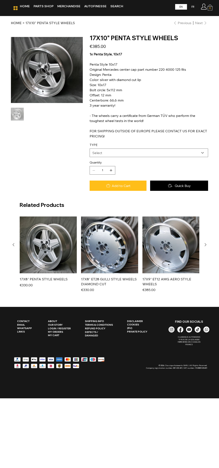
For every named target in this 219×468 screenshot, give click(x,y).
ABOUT (52, 321)
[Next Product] (205, 244)
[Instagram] (172, 330)
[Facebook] (180, 330)
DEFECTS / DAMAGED (91, 334)
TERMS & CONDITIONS (99, 324)
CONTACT (23, 321)
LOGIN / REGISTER (59, 328)
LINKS (21, 331)
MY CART (53, 335)
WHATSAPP (24, 328)
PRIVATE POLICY (137, 331)
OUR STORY (55, 324)
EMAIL (21, 324)
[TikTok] (198, 330)
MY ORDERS (55, 331)
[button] (210, 7)
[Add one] (111, 170)
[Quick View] (48, 245)
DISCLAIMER (135, 321)
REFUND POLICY (95, 328)
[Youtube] (189, 330)
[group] (109, 254)
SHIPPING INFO (94, 321)
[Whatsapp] (206, 330)
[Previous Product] (13, 244)
